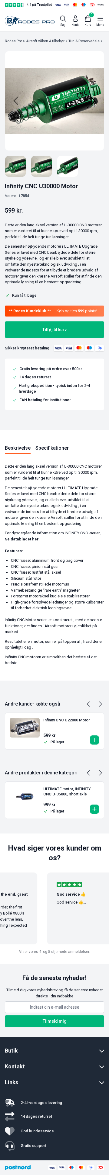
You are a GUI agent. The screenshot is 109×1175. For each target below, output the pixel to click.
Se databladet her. (22, 539)
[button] (94, 740)
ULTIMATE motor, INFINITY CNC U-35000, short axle (67, 791)
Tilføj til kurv (54, 329)
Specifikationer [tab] (52, 448)
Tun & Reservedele (84, 41)
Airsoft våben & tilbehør (45, 41)
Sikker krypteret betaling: (27, 348)
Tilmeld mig (55, 1021)
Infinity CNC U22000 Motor (66, 720)
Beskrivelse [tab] (18, 448)
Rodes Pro (13, 41)
